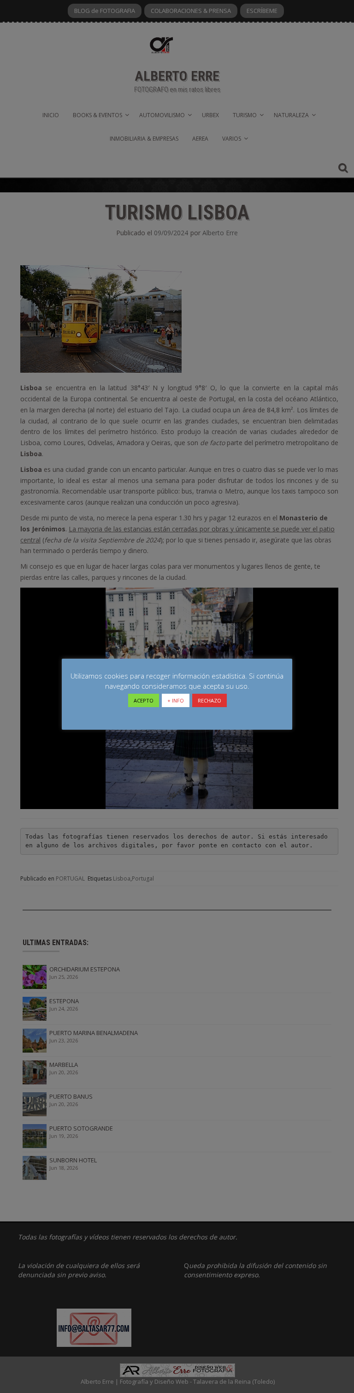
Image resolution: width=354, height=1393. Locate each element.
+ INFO (175, 700)
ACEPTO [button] (143, 700)
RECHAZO (209, 700)
